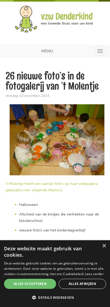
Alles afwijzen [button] (82, 283)
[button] (55, 297)
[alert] (55, 273)
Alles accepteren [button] (30, 283)
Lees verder (94, 274)
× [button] (104, 246)
